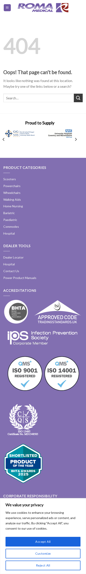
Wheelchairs (12, 193)
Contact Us (11, 271)
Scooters (9, 179)
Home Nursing (13, 206)
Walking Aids (12, 199)
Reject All (43, 565)
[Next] (75, 139)
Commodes (11, 226)
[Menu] (7, 7)
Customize (43, 553)
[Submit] (78, 98)
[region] (43, 536)
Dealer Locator (13, 257)
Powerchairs (12, 186)
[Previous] (4, 139)
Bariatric (9, 213)
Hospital (9, 233)
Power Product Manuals (19, 278)
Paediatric (10, 220)
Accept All (42, 541)
